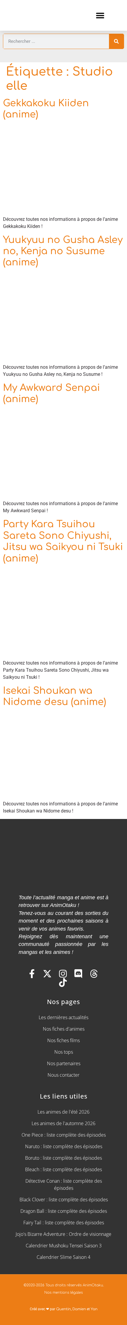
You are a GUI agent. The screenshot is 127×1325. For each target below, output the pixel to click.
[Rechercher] (116, 41)
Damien (79, 1309)
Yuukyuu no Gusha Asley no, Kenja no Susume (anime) (63, 251)
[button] (100, 15)
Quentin (63, 1309)
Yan (94, 1309)
